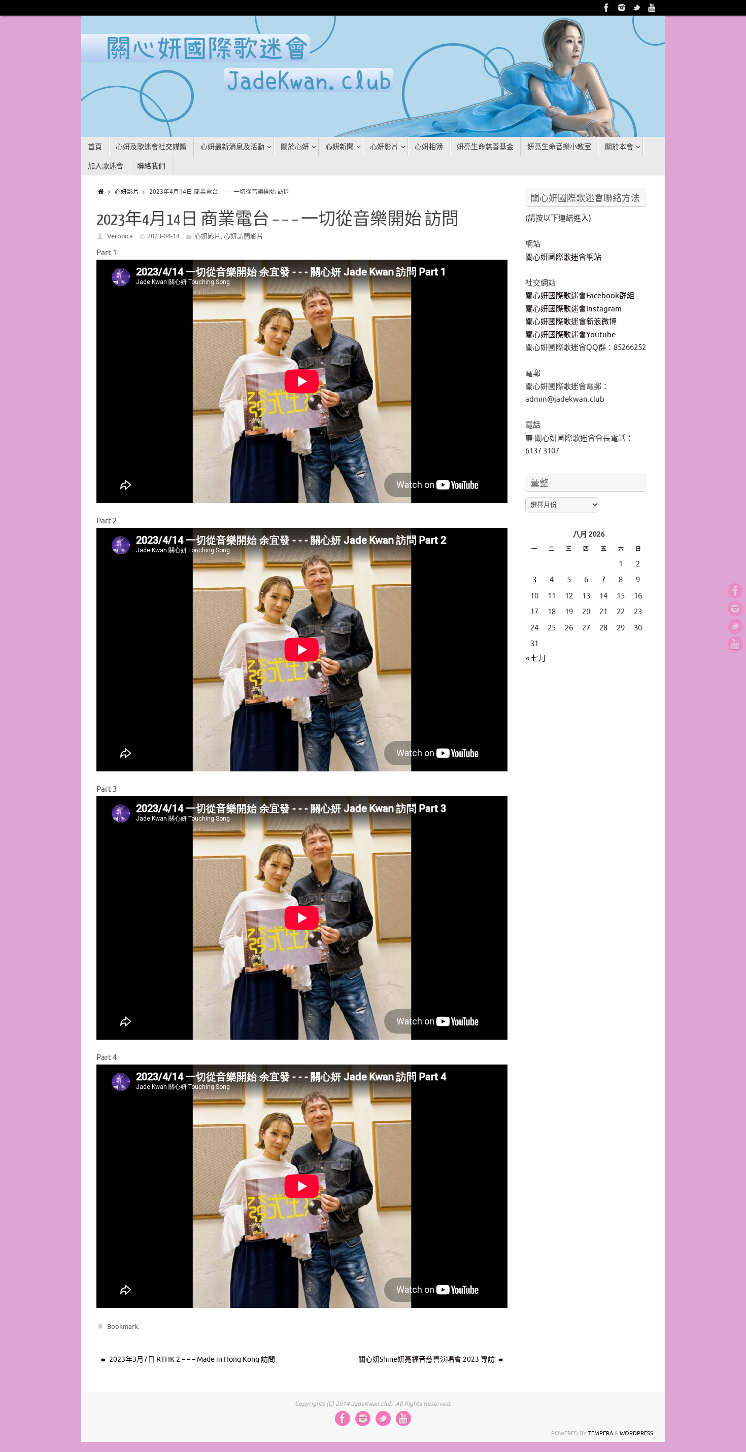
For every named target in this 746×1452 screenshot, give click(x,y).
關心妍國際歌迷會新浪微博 (571, 322)
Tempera (600, 1433)
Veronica (120, 236)
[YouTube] (652, 7)
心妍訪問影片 (243, 236)
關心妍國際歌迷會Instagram (573, 309)
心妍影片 (127, 192)
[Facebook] (606, 7)
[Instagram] (621, 7)
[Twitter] (637, 7)
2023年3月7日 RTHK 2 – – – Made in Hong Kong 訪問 (191, 1359)
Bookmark (122, 1326)
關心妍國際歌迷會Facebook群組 (579, 296)
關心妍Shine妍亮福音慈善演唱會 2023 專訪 (427, 1359)
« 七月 (536, 658)
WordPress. (637, 1433)
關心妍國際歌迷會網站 (563, 257)
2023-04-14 (163, 236)
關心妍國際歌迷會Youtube (570, 335)
